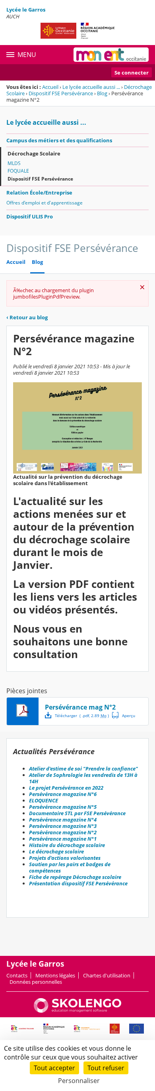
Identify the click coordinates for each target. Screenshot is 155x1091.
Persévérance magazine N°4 (63, 819)
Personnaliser (79, 1080)
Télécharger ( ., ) (82, 715)
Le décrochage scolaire (56, 851)
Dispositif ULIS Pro (29, 216)
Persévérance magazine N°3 (63, 826)
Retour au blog (27, 317)
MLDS (14, 163)
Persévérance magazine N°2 (63, 832)
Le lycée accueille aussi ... (91, 86)
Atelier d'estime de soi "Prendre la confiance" (83, 768)
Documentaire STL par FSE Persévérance (77, 813)
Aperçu (123, 715)
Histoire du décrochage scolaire (67, 845)
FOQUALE (18, 170)
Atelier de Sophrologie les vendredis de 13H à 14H (83, 778)
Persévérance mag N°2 (80, 707)
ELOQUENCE (43, 800)
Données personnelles (36, 982)
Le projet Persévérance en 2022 (66, 787)
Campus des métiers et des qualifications (59, 140)
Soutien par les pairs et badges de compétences (69, 867)
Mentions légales (55, 975)
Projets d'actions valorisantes (65, 857)
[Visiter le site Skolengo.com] (77, 1010)
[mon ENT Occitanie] (111, 54)
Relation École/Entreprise (39, 192)
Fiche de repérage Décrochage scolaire (75, 877)
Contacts (16, 975)
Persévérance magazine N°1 (63, 838)
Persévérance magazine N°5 (63, 806)
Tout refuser (105, 1067)
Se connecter (131, 72)
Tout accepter (54, 1067)
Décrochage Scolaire (34, 153)
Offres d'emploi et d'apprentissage (44, 202)
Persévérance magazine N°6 (63, 794)
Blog (102, 93)
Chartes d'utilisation (106, 975)
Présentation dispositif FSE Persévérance (78, 883)
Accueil (50, 86)
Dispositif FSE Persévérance (61, 93)
